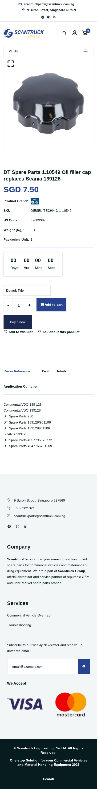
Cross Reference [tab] (17, 371)
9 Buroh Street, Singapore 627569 (51, 10)
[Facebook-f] (43, 17)
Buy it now (17, 322)
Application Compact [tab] (20, 386)
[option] (48, 103)
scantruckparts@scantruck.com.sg (48, 4)
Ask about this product (61, 332)
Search (48, 779)
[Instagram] (48, 17)
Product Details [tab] (54, 371)
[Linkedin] (54, 17)
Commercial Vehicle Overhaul (29, 615)
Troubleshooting (19, 625)
